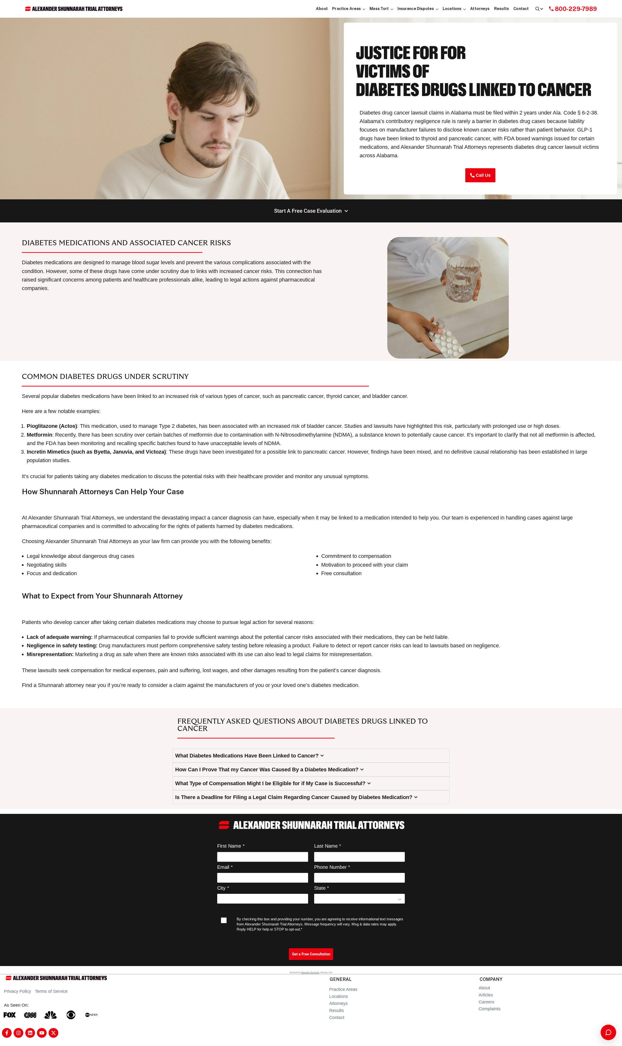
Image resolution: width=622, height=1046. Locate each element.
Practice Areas (343, 989)
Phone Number (330, 867)
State (320, 888)
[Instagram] (18, 1033)
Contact (336, 1017)
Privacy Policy (17, 991)
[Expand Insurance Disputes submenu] (437, 8)
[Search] (539, 8)
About (484, 987)
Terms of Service (51, 991)
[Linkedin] (30, 1033)
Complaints (490, 1008)
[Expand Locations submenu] (464, 8)
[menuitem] (322, 9)
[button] (346, 9)
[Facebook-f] (7, 1033)
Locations (338, 996)
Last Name (326, 846)
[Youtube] (42, 1033)
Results (336, 1010)
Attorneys (338, 1003)
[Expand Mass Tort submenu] (392, 8)
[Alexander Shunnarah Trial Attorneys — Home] (73, 9)
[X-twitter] (53, 1033)
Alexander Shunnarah (310, 972)
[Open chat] (608, 1032)
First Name (229, 846)
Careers (486, 1002)
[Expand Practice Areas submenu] (364, 8)
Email (223, 867)
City (221, 888)
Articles (486, 995)
